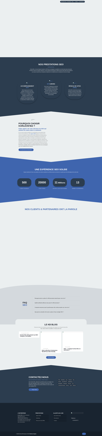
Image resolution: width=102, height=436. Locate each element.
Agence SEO (38, 415)
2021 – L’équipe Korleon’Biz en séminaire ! (72, 349)
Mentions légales (33, 433)
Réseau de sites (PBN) (40, 420)
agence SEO (33, 133)
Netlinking (38, 418)
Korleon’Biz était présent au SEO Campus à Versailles (29, 335)
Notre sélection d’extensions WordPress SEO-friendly (49, 351)
